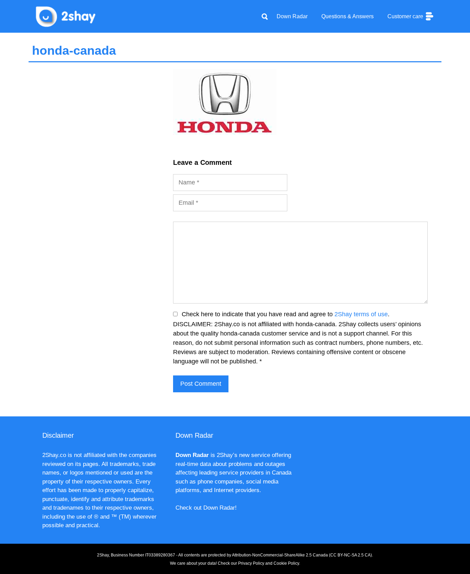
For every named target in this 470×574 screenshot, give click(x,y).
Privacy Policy (251, 563)
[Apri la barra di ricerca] (264, 16)
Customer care (406, 16)
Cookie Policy (286, 563)
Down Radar (292, 16)
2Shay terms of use (361, 314)
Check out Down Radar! (206, 507)
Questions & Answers (347, 16)
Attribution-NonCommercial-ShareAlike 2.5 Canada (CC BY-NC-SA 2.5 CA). (302, 555)
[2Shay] (66, 15)
